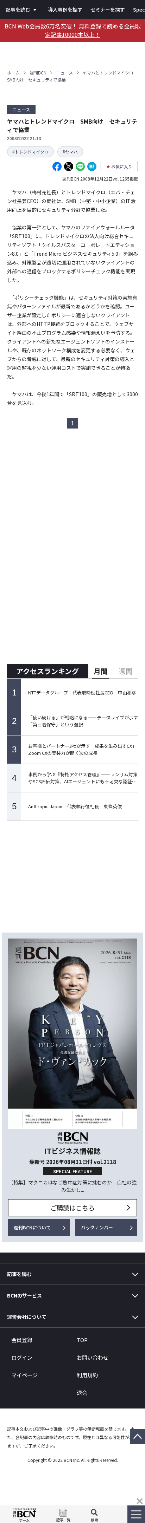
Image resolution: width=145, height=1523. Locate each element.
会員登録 (21, 1340)
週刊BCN (38, 73)
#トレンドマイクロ (30, 152)
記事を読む (18, 9)
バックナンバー (97, 1227)
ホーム (13, 73)
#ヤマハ (70, 152)
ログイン (21, 1357)
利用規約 (87, 1375)
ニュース (64, 73)
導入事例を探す (65, 9)
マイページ (24, 1375)
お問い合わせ (92, 1357)
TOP (82, 1340)
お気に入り (121, 166)
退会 (82, 1392)
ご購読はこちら (72, 1207)
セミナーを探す (107, 9)
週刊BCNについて (32, 1227)
